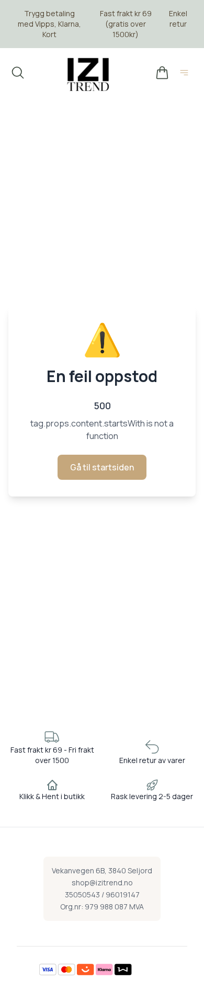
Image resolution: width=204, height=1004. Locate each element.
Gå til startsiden (102, 467)
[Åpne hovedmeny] (186, 74)
